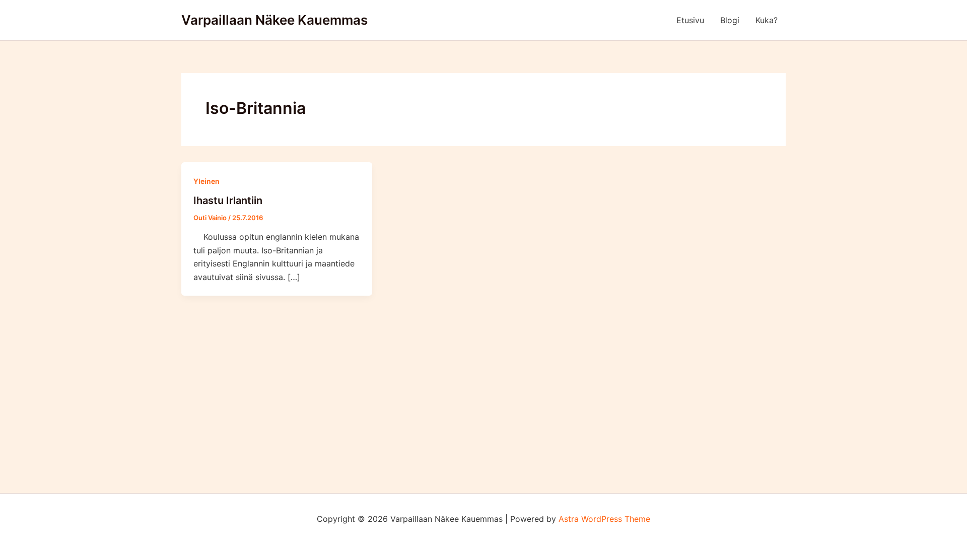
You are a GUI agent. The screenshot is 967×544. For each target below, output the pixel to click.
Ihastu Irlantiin (227, 200)
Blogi (729, 20)
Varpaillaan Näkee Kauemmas (274, 20)
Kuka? (766, 20)
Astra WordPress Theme (604, 519)
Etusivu (690, 20)
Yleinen (206, 181)
